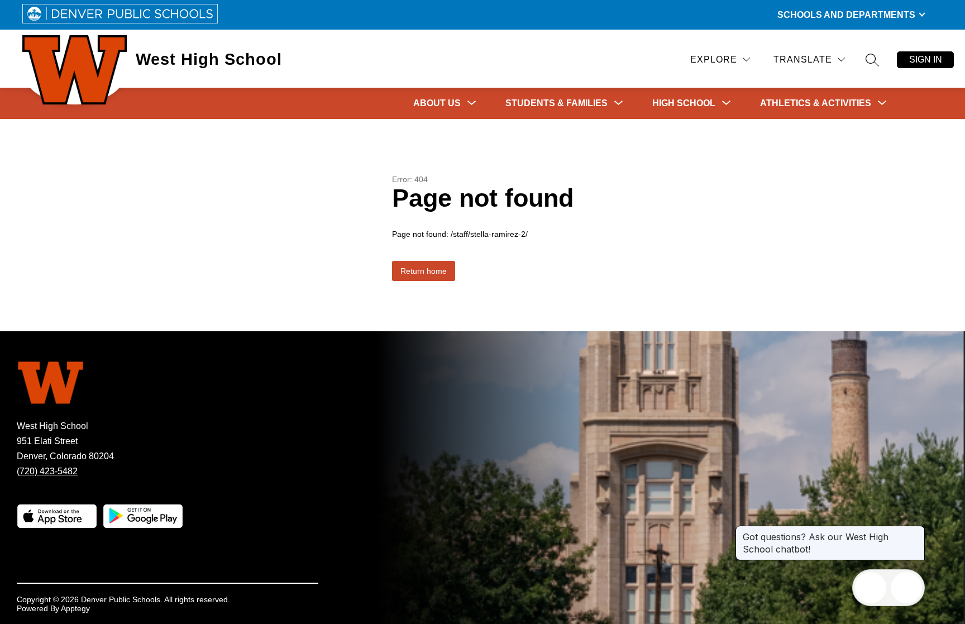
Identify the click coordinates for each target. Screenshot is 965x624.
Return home (423, 270)
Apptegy (75, 608)
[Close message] (916, 531)
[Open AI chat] (906, 587)
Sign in (925, 59)
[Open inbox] (870, 587)
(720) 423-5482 (47, 471)
